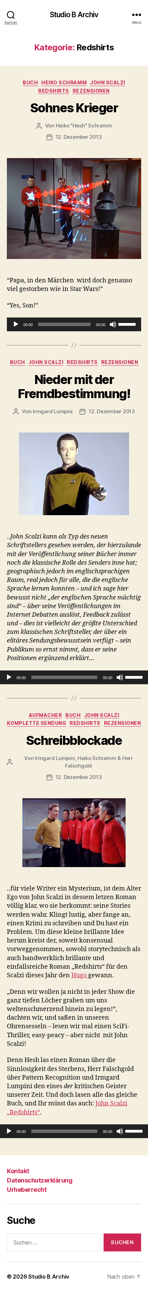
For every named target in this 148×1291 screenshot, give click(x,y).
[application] (74, 324)
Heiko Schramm (64, 82)
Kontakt (18, 1171)
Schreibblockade (74, 740)
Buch (30, 82)
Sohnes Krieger (74, 107)
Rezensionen (91, 91)
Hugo (79, 975)
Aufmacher (45, 715)
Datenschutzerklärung (39, 1180)
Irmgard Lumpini (53, 411)
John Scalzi (107, 82)
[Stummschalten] (112, 324)
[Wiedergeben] (15, 324)
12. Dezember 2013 (79, 137)
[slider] (128, 323)
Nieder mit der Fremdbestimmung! (74, 386)
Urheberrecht (26, 1189)
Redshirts (53, 91)
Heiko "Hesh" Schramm (84, 125)
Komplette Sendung (36, 723)
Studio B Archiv (74, 14)
